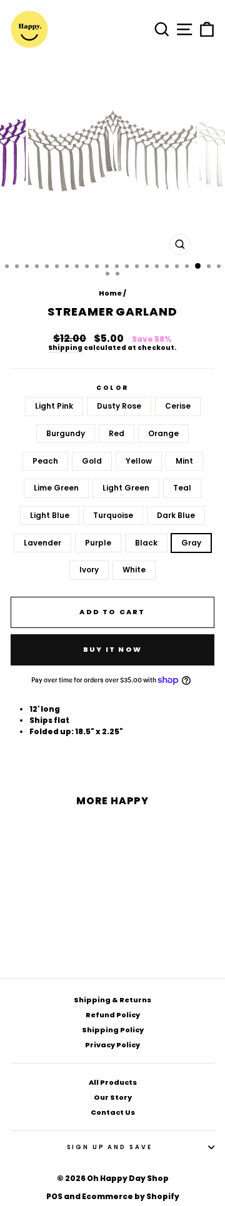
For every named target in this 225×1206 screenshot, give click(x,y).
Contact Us (113, 1112)
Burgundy (65, 433)
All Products (113, 1082)
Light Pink (54, 406)
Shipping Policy (113, 1030)
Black (146, 542)
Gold (92, 461)
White (134, 569)
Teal (182, 487)
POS (54, 1196)
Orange (163, 433)
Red (116, 433)
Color (112, 387)
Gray (191, 542)
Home (110, 293)
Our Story (113, 1097)
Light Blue (49, 515)
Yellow (139, 461)
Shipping (65, 348)
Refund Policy (113, 1015)
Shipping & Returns (112, 1000)
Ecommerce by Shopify (130, 1196)
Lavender (42, 542)
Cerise (178, 406)
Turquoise (113, 515)
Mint (184, 461)
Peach (45, 461)
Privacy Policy (112, 1045)
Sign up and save (109, 1147)
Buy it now (112, 649)
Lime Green (56, 487)
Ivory (89, 569)
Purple (98, 542)
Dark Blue (176, 515)
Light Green (125, 487)
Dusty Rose (119, 406)
